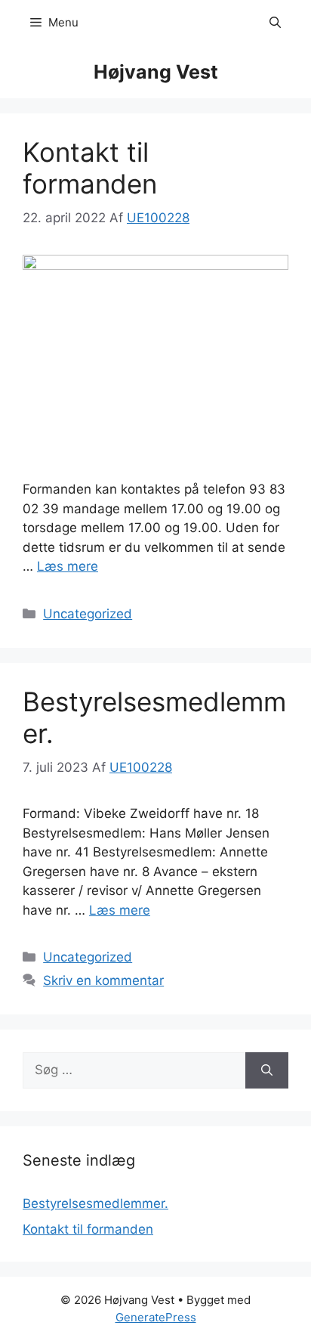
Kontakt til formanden (90, 168)
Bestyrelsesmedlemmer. (95, 1203)
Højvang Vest (156, 71)
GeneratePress (155, 1317)
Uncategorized (87, 613)
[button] (275, 22)
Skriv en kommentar (103, 980)
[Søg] (266, 1070)
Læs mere (67, 566)
